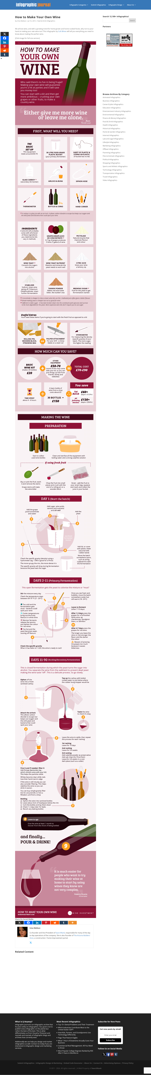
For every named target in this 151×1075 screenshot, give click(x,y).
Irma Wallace (21, 21)
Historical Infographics (111, 128)
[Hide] (1, 58)
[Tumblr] (63, 922)
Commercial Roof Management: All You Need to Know (75, 1047)
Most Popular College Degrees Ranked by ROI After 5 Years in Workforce (75, 1052)
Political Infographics (111, 159)
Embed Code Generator (73, 1063)
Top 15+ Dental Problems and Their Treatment (76, 1024)
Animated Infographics (111, 97)
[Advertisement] (55, 978)
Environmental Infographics (113, 114)
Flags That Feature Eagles (68, 1038)
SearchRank (60, 933)
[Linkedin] (37, 922)
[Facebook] (28, 922)
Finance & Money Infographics (114, 118)
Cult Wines (62, 31)
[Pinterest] (46, 922)
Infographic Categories (78, 5)
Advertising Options (112, 1063)
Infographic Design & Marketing (49, 1063)
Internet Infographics (111, 135)
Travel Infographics (110, 177)
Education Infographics (112, 108)
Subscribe (110, 1040)
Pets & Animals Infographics (113, 156)
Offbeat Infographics (111, 149)
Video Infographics (110, 180)
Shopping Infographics (111, 163)
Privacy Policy (127, 1063)
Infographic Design (115, 5)
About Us (130, 5)
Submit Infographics (98, 5)
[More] (72, 922)
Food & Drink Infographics (46, 21)
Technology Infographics (112, 170)
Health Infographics (110, 125)
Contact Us (97, 1063)
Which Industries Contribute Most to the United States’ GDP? (73, 1028)
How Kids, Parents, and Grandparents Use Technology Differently (74, 1033)
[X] (19, 922)
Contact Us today (37, 1044)
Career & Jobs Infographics (113, 104)
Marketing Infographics (112, 146)
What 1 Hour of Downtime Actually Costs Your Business (76, 1042)
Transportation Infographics (114, 173)
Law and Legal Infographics (113, 139)
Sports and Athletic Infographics (115, 166)
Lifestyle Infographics (111, 142)
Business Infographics (111, 101)
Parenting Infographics (111, 152)
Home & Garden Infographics (114, 132)
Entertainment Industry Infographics (117, 111)
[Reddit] (55, 922)
